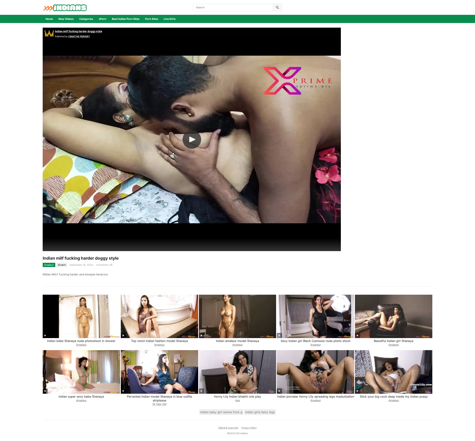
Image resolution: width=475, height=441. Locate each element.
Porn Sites (151, 18)
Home (49, 18)
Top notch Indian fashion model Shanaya (159, 341)
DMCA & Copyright (228, 427)
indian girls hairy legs (260, 412)
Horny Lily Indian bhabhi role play (237, 396)
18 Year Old (159, 404)
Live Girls (170, 18)
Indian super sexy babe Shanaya (81, 396)
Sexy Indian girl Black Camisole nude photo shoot (315, 341)
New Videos (66, 18)
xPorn (102, 18)
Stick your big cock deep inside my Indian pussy (394, 396)
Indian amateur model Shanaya (237, 341)
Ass (237, 400)
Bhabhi (62, 264)
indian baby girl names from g (221, 412)
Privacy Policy (249, 427)
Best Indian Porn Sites (126, 18)
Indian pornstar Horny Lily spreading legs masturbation (315, 396)
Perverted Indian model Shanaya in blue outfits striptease (159, 398)
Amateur (49, 264)
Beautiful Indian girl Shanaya (393, 341)
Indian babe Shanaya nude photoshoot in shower (81, 341)
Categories (86, 18)
